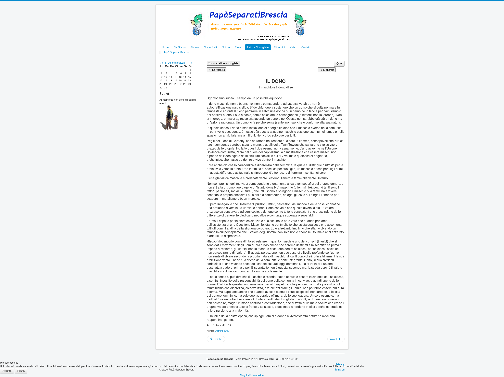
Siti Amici (279, 47)
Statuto (195, 47)
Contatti (305, 47)
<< (161, 62)
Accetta (7, 370)
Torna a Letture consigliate (223, 63)
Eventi (238, 47)
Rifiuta (21, 370)
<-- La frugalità (216, 70)
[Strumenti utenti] (339, 64)
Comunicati (210, 47)
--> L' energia (326, 70)
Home (165, 47)
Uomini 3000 (222, 330)
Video (293, 47)
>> (191, 62)
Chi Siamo (179, 47)
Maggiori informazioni (252, 375)
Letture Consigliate (258, 47)
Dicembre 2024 (176, 62)
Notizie (226, 47)
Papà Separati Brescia (176, 52)
